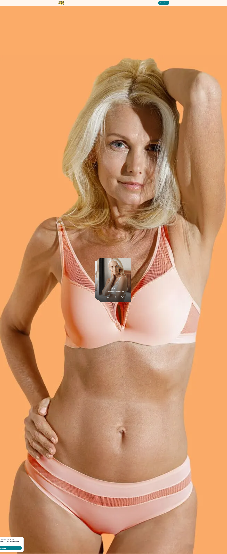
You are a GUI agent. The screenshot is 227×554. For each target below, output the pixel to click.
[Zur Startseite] (61, 3)
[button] (115, 280)
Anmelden (163, 3)
